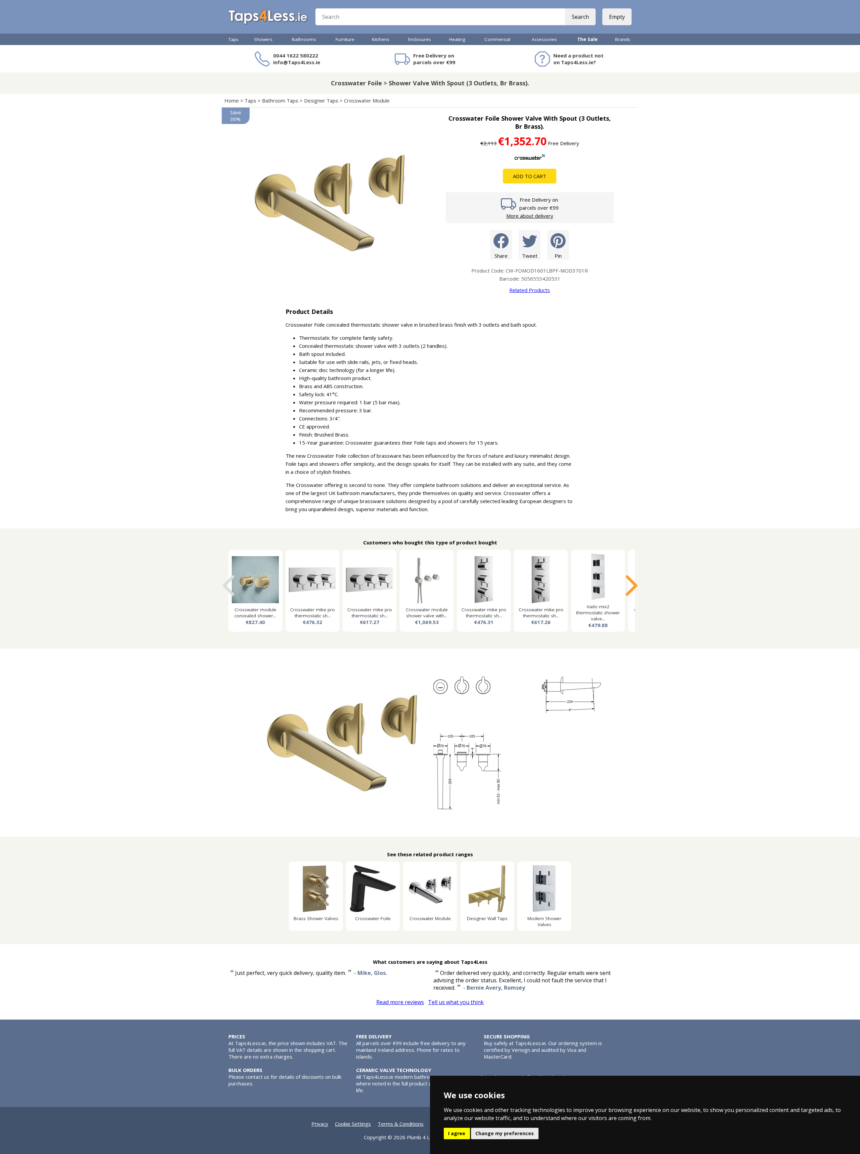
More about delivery (529, 215)
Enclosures (419, 39)
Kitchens (380, 39)
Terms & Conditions (401, 1123)
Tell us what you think (456, 1002)
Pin (558, 255)
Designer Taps (321, 100)
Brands (622, 39)
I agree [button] (456, 1133)
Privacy (319, 1123)
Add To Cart (529, 176)
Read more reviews (400, 1002)
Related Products (529, 290)
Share (501, 255)
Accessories (544, 39)
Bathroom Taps (280, 100)
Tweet (530, 255)
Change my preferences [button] (504, 1133)
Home (231, 100)
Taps (233, 39)
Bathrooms (304, 39)
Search (580, 16)
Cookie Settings (353, 1123)
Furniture (345, 39)
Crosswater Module (367, 100)
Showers (263, 39)
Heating (457, 39)
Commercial (497, 39)
